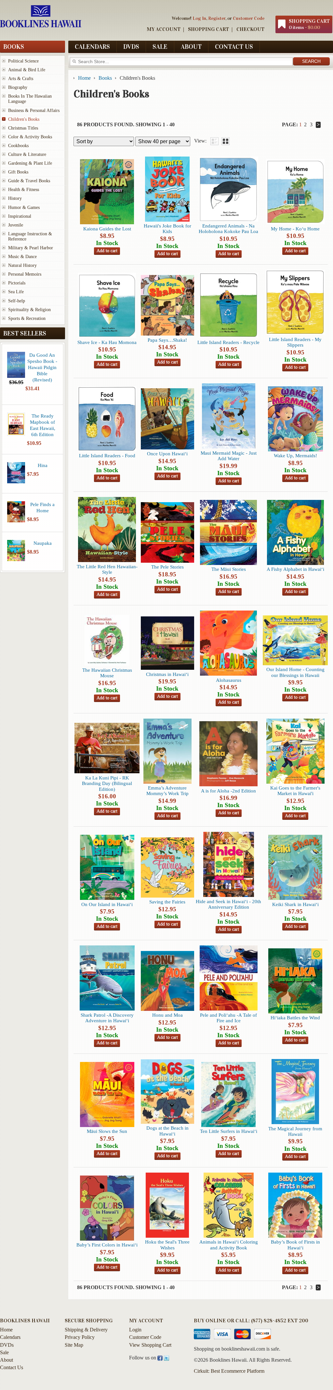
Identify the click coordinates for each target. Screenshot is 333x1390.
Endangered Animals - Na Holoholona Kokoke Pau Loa (228, 228)
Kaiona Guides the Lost (107, 228)
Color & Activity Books (30, 136)
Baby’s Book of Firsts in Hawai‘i (295, 1244)
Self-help (16, 300)
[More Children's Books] (318, 125)
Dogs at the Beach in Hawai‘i (167, 1130)
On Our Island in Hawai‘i (107, 904)
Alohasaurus (228, 680)
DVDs (131, 46)
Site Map (74, 1345)
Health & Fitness (23, 189)
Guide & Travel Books (29, 180)
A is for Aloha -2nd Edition (228, 790)
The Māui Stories (228, 569)
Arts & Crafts (20, 78)
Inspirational (19, 216)
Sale (160, 46)
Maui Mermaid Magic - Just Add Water (229, 455)
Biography (17, 87)
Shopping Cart (208, 29)
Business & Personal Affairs (34, 110)
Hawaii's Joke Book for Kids (167, 228)
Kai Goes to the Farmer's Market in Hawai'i (295, 790)
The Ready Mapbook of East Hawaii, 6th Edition (42, 425)
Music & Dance (22, 256)
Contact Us (234, 46)
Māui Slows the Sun (107, 1131)
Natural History (22, 265)
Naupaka (42, 543)
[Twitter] (166, 1358)
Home (6, 1329)
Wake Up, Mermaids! (295, 455)
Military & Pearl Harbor (30, 247)
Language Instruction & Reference (30, 236)
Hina (42, 465)
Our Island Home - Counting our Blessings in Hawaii (295, 672)
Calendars (92, 46)
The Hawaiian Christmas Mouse (107, 672)
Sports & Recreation (27, 318)
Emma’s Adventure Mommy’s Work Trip (167, 790)
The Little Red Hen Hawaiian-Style (107, 569)
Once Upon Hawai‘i (167, 453)
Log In (199, 18)
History (15, 198)
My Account (163, 29)
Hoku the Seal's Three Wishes (167, 1244)
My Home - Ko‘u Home (295, 228)
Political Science (23, 61)
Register (216, 18)
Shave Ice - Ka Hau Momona (107, 342)
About (191, 46)
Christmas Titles (23, 128)
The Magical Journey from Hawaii (295, 1131)
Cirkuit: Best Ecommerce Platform (229, 1371)
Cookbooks (18, 145)
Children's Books (23, 119)
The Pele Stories (167, 567)
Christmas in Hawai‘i (167, 674)
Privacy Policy (80, 1337)
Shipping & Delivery (86, 1329)
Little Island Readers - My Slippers (295, 342)
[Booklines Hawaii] (40, 25)
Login (135, 1329)
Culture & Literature (27, 154)
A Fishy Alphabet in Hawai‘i (295, 569)
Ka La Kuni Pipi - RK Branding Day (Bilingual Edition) (107, 783)
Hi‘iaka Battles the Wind (295, 1017)
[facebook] (160, 1358)
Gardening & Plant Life (30, 163)
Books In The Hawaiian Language (30, 99)
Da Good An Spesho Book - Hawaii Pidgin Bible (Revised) (42, 367)
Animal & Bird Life (26, 69)
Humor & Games (24, 207)
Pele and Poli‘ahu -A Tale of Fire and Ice (228, 1017)
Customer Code (248, 18)
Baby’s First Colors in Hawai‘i (107, 1244)
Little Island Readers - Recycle (228, 342)
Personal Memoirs (24, 274)
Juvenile (15, 225)
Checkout (250, 29)
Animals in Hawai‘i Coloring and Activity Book (228, 1244)
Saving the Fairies (167, 901)
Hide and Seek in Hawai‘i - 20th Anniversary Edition (228, 904)
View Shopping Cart (150, 1345)
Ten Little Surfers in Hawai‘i (228, 1131)
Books (13, 46)
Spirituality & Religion (29, 309)
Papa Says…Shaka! (167, 340)
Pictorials (16, 283)
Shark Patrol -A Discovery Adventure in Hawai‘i (107, 1017)
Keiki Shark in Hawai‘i (295, 904)
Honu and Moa (167, 1015)
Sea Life (16, 291)
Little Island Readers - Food (107, 455)
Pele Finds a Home (42, 507)
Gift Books (18, 172)
